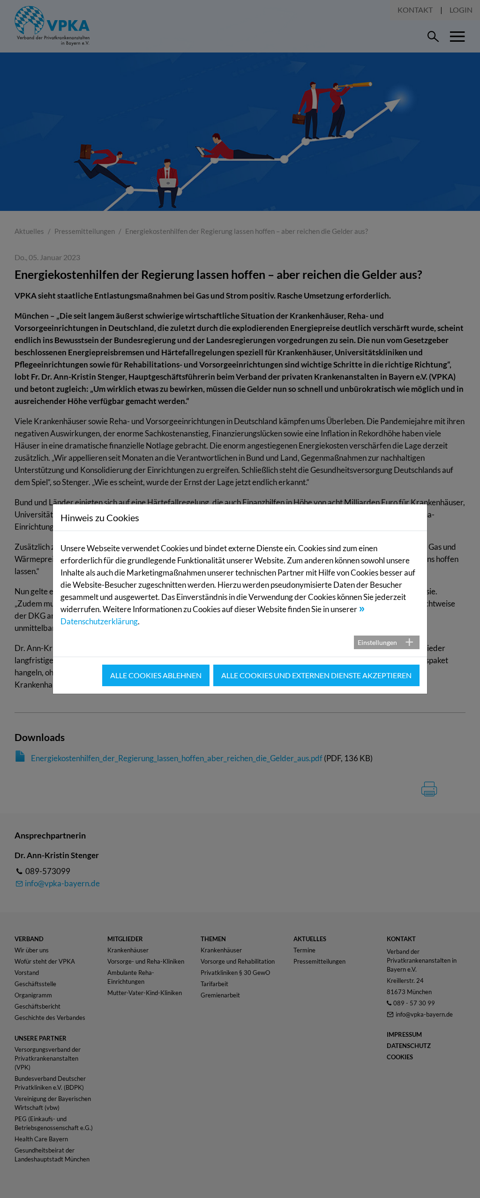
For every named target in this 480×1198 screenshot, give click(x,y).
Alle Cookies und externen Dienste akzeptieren (316, 675)
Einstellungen (377, 642)
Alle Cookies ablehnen (156, 675)
